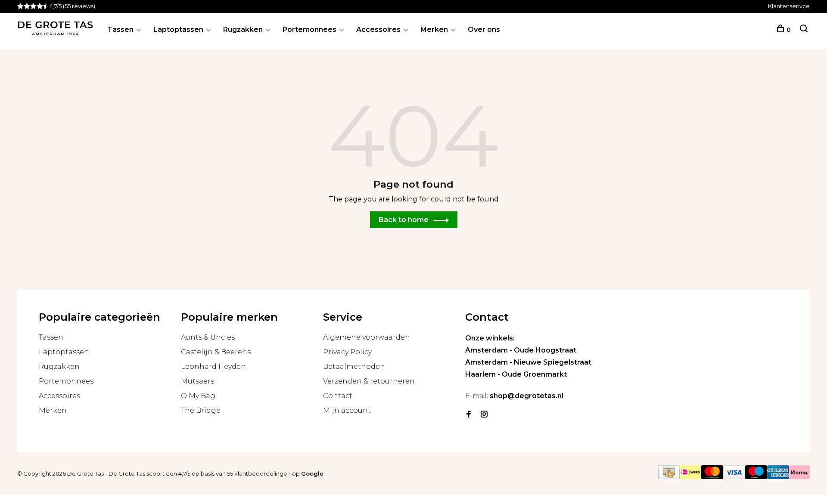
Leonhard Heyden (213, 366)
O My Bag (198, 396)
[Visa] (734, 477)
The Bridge (201, 410)
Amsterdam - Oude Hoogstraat (520, 350)
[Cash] (669, 477)
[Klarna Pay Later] (799, 477)
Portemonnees (309, 29)
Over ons (484, 29)
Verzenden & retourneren (369, 381)
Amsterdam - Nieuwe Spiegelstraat (528, 362)
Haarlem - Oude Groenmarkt (516, 374)
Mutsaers (197, 381)
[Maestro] (756, 477)
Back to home (404, 220)
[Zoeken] (804, 30)
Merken (434, 29)
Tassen (120, 29)
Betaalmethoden (354, 366)
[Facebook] (468, 415)
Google (312, 473)
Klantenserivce (789, 6)
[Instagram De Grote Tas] (484, 415)
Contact (337, 396)
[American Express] (778, 477)
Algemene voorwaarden (366, 337)
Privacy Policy (347, 352)
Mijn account (347, 410)
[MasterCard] (712, 477)
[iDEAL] (690, 477)
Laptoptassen (178, 29)
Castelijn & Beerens (216, 352)
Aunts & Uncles (208, 337)
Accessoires (378, 29)
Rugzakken (243, 29)
